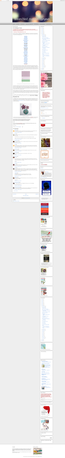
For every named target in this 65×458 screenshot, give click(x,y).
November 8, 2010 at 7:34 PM (18, 162)
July (42, 332)
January (43, 338)
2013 (42, 30)
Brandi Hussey (16, 140)
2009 (42, 68)
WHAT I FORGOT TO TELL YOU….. (46, 372)
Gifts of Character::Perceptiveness (45, 54)
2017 (42, 27)
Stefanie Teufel (25, 58)
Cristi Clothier (25, 56)
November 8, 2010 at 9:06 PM (18, 171)
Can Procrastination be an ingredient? (45, 45)
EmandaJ (16, 156)
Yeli (15, 144)
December (43, 34)
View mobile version (25, 195)
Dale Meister (25, 57)
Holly (15, 163)
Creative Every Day (44, 376)
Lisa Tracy (26, 62)
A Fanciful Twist (44, 383)
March (43, 336)
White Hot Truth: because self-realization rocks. (45, 374)
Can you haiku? (44, 320)
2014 (42, 29)
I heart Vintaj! (43, 322)
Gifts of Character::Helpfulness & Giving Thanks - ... (46, 39)
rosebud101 (16, 152)
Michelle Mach (43, 369)
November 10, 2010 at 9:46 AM (18, 185)
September (43, 58)
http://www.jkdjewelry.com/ (21, 100)
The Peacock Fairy (44, 386)
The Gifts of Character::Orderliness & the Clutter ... (46, 43)
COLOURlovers (44, 378)
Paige (15, 167)
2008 (42, 69)
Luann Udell (43, 371)
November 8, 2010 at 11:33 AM (18, 132)
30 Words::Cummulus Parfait (45, 324)
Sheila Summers (26, 63)
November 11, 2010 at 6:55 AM (18, 189)
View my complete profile (44, 177)
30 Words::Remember (44, 46)
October (43, 57)
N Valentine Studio (17, 182)
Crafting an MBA (44, 381)
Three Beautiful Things (45, 361)
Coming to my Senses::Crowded (46, 40)
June (43, 333)
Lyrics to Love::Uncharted (45, 37)
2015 (42, 28)
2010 (42, 305)
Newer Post (14, 194)
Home (26, 194)
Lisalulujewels (25, 60)
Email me (42, 168)
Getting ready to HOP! (44, 41)
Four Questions (44, 323)
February (43, 337)
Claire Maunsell (26, 59)
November (43, 35)
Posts (42, 112)
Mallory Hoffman (26, 61)
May (42, 334)
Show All (51, 390)
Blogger (41, 456)
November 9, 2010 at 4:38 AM (18, 175)
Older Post (37, 194)
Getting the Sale (44, 36)
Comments (43, 113)
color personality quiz (20, 123)
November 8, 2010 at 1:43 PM (18, 147)
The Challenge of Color (45, 321)
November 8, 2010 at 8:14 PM (18, 166)
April (43, 335)
